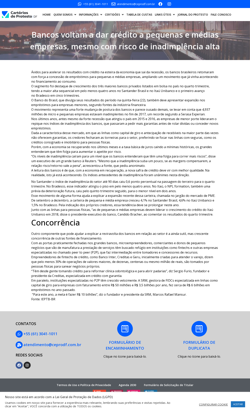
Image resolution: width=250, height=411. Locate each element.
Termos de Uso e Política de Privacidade (84, 385)
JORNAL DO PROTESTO (193, 14)
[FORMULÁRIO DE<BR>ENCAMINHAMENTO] (125, 329)
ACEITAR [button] (238, 404)
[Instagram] (27, 365)
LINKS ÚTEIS (163, 14)
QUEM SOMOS (63, 14)
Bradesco (43, 95)
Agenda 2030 (127, 385)
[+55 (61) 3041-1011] (19, 334)
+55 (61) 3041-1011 (40, 333)
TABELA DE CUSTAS (139, 14)
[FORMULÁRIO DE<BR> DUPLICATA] (199, 329)
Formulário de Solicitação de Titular (168, 385)
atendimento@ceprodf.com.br (52, 344)
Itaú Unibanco (164, 91)
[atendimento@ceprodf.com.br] (19, 344)
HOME (47, 14)
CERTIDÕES (112, 14)
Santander (130, 91)
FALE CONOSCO (221, 14)
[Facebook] (19, 365)
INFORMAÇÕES (88, 14)
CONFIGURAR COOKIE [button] (213, 404)
